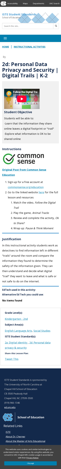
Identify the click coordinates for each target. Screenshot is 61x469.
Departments (38, 3)
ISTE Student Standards (19, 14)
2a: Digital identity (16, 342)
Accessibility (12, 3)
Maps (25, 3)
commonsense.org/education (26, 187)
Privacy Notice (32, 457)
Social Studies (41, 330)
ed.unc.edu (9, 407)
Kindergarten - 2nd (16, 319)
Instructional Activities (29, 46)
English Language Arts (18, 330)
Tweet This (11, 359)
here (41, 192)
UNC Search (54, 3)
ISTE (8, 432)
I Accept (30, 463)
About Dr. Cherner (15, 436)
